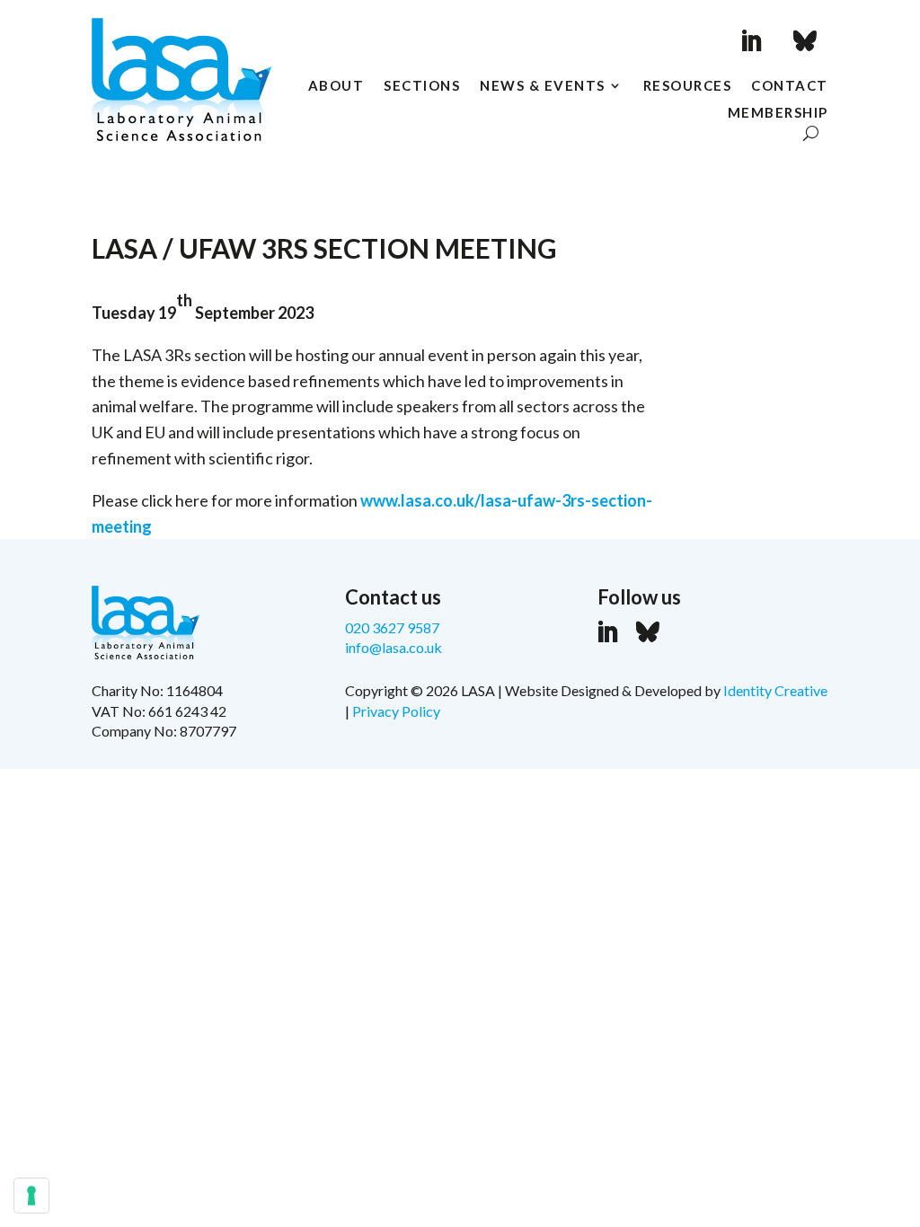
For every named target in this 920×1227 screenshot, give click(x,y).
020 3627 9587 (392, 627)
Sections (422, 86)
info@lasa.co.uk (393, 647)
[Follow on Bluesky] (805, 41)
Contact (789, 86)
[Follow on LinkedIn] (751, 41)
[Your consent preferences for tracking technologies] (31, 1195)
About (336, 86)
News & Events (543, 86)
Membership (778, 113)
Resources (687, 86)
